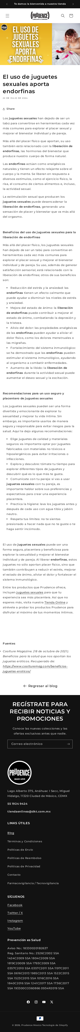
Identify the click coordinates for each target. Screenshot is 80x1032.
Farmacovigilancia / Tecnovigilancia (33, 883)
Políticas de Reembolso (24, 858)
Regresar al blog (42, 686)
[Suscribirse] (68, 744)
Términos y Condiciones (24, 841)
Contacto (14, 874)
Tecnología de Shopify (55, 1025)
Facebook (15, 905)
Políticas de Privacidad (23, 866)
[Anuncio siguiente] (73, 4)
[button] (7, 16)
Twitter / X (15, 913)
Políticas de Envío (20, 849)
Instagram (15, 920)
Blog (10, 833)
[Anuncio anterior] (7, 4)
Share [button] (11, 108)
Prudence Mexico (31, 1025)
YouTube (14, 928)
